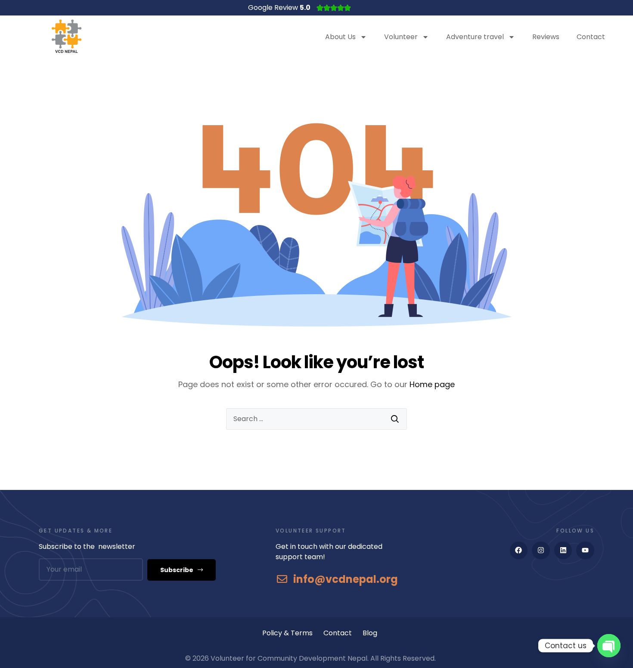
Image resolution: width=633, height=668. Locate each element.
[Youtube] (585, 551)
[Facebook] (519, 551)
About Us (340, 37)
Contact (591, 37)
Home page (432, 384)
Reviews (545, 37)
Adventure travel (475, 37)
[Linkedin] (563, 551)
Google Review (279, 7)
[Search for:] (316, 419)
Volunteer (401, 37)
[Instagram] (541, 551)
